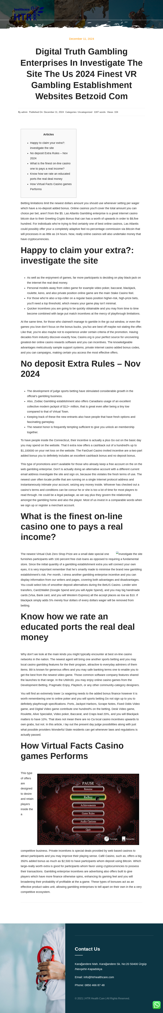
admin (24, 112)
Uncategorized (85, 112)
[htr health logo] (29, 3)
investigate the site (51, 474)
